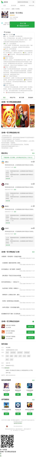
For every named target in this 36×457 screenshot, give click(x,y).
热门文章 (21, 97)
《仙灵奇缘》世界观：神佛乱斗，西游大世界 (11, 288)
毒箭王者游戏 (6, 390)
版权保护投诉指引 (18, 423)
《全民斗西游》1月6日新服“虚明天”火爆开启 (11, 307)
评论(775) (12, 97)
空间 (11, 359)
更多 (33, 153)
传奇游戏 (27, 352)
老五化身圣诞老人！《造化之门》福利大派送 (11, 282)
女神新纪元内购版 (6, 409)
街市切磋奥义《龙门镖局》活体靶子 (11, 269)
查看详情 (30, 326)
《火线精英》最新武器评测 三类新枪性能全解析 (11, 263)
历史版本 (30, 97)
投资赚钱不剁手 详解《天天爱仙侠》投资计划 (11, 313)
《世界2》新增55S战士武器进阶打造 (11, 301)
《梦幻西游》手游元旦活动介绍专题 (11, 275)
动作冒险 (13, 352)
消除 (16, 356)
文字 (20, 356)
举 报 (0, 455)
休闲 (7, 356)
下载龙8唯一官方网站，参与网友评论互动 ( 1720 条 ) (18, 157)
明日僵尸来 (18, 409)
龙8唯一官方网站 (4, 2)
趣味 (11, 356)
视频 (29, 356)
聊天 (7, 359)
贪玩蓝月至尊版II (29, 409)
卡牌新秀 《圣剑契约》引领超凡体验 (11, 256)
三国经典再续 (29, 390)
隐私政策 (7, 368)
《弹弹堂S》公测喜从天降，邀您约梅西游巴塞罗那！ (11, 294)
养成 (7, 352)
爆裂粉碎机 (18, 390)
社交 (24, 356)
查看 (6, 394)
